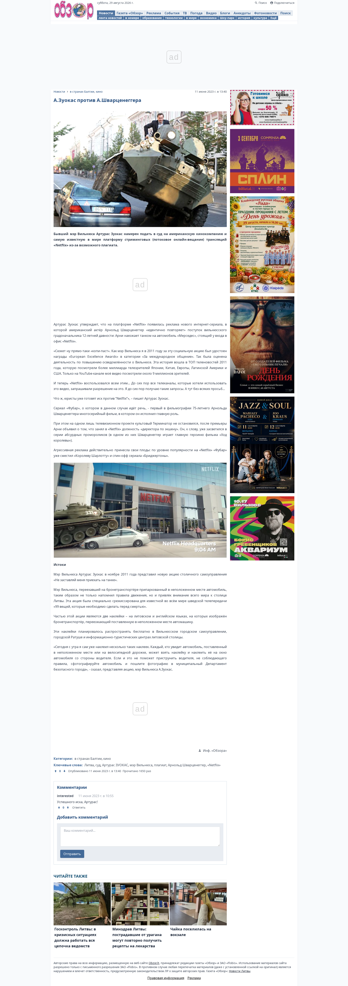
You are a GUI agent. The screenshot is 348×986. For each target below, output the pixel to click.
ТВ (185, 13)
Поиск (285, 13)
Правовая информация (165, 978)
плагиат (160, 765)
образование (152, 18)
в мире (191, 18)
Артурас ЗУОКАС (115, 765)
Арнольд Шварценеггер (187, 765)
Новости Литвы (239, 971)
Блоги (225, 13)
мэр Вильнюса (141, 765)
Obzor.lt (154, 963)
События (172, 13)
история (244, 18)
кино (99, 91)
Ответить (78, 807)
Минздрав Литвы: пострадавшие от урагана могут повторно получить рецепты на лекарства (137, 937)
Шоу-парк (227, 18)
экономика (208, 18)
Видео (211, 13)
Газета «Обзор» (130, 13)
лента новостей (110, 18)
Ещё (273, 18)
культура (260, 18)
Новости (106, 13)
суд (97, 765)
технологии (174, 18)
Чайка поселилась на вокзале (190, 932)
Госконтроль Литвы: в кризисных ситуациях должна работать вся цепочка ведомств (75, 937)
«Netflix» (214, 765)
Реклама (153, 13)
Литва (89, 765)
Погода (196, 13)
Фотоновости (265, 13)
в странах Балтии (82, 91)
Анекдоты (242, 13)
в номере (132, 18)
